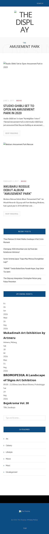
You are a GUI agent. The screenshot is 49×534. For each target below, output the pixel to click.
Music (24, 181)
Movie (19, 101)
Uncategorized (11, 472)
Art (7, 438)
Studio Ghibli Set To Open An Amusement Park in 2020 (19, 109)
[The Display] (24, 22)
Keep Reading (11, 133)
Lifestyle (9, 452)
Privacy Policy (32, 520)
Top (25, 528)
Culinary (9, 445)
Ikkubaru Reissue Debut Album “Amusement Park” (17, 190)
